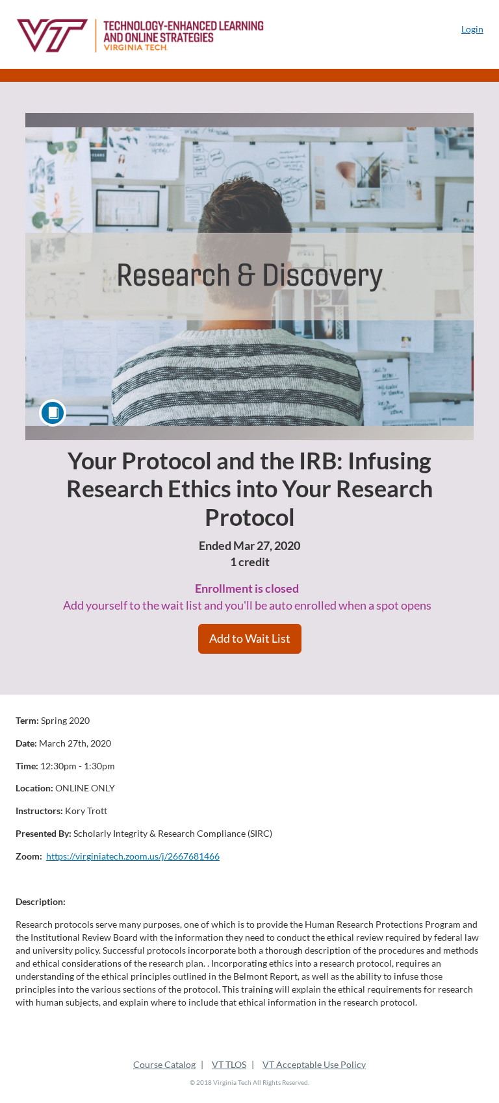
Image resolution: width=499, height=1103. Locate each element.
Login (472, 28)
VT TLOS (229, 1064)
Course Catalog (164, 1064)
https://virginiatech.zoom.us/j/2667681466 (133, 855)
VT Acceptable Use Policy (314, 1064)
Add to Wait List (249, 638)
